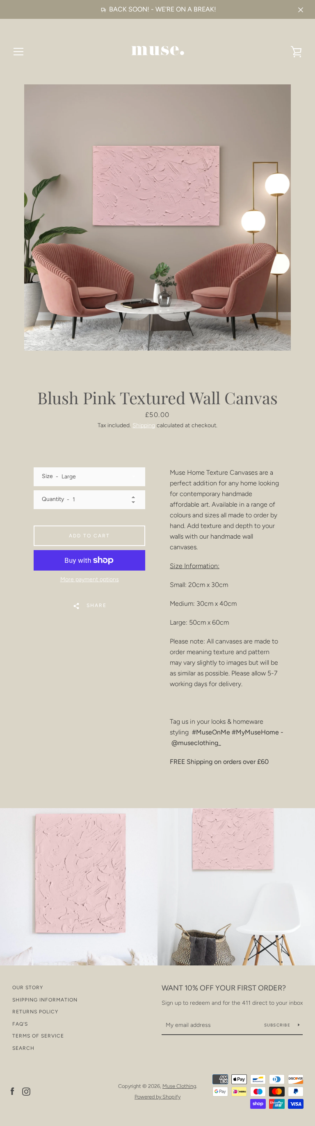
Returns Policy (35, 1012)
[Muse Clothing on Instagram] (26, 1091)
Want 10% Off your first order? (224, 987)
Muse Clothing (179, 1086)
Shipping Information (45, 1000)
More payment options (89, 579)
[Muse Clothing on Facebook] (12, 1091)
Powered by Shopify (157, 1097)
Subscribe (278, 1025)
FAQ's (20, 1024)
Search (23, 1048)
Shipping (143, 425)
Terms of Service (38, 1036)
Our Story (27, 987)
